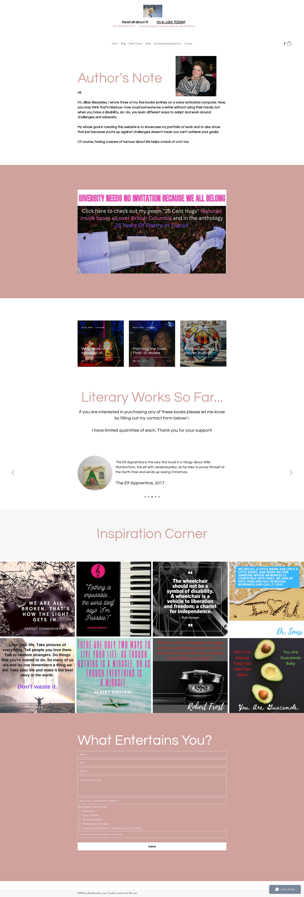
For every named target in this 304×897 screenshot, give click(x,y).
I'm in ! (171, 22)
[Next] (291, 473)
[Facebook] (284, 43)
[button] (289, 43)
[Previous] (13, 473)
